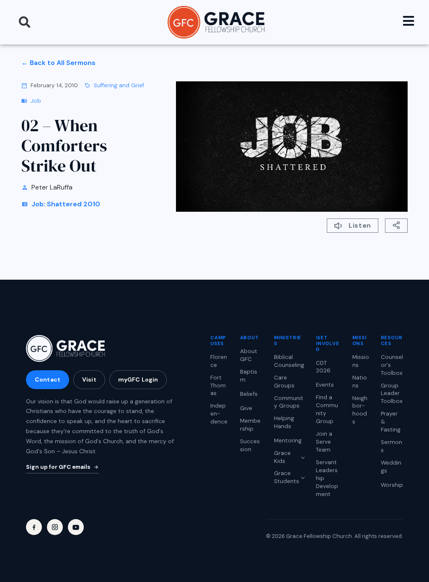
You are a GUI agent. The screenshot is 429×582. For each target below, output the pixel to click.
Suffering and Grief (119, 85)
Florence (218, 361)
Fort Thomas (218, 385)
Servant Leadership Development (327, 478)
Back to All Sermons (63, 62)
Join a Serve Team (324, 441)
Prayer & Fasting (391, 421)
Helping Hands (284, 422)
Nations (359, 381)
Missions (360, 361)
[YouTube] (76, 527)
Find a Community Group (327, 409)
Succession (250, 445)
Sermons (391, 446)
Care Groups (284, 381)
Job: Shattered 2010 (65, 204)
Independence (218, 413)
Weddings (391, 466)
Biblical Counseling (289, 361)
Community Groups (288, 402)
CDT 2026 (323, 366)
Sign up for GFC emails (58, 466)
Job (36, 100)
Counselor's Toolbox (392, 365)
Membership (250, 424)
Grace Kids (282, 457)
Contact (47, 379)
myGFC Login (138, 379)
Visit (89, 379)
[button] (24, 22)
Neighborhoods (359, 410)
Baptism (248, 375)
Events (325, 384)
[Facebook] (34, 527)
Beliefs (249, 394)
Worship (392, 484)
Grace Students (286, 477)
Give (246, 408)
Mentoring (288, 440)
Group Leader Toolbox (392, 393)
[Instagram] (55, 527)
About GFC (248, 355)
